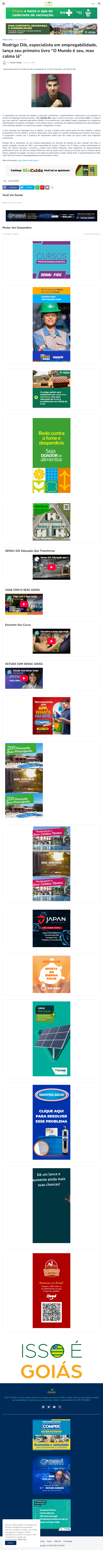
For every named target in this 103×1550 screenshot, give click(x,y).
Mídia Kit (57, 1541)
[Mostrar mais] (52, 187)
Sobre (49, 1541)
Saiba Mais (21, 1539)
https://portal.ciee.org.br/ (28, 160)
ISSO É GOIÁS (59, 1545)
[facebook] (43, 1407)
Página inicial (8, 40)
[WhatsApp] (37, 187)
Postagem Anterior (11, 234)
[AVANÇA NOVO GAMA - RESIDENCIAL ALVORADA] (51, 389)
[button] (3, 4)
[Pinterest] (42, 187)
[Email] (47, 187)
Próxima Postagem (91, 234)
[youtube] (54, 1407)
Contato (41, 1541)
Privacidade (67, 1541)
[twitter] (49, 1407)
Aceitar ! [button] (11, 1543)
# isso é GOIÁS (21, 40)
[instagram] (60, 1407)
